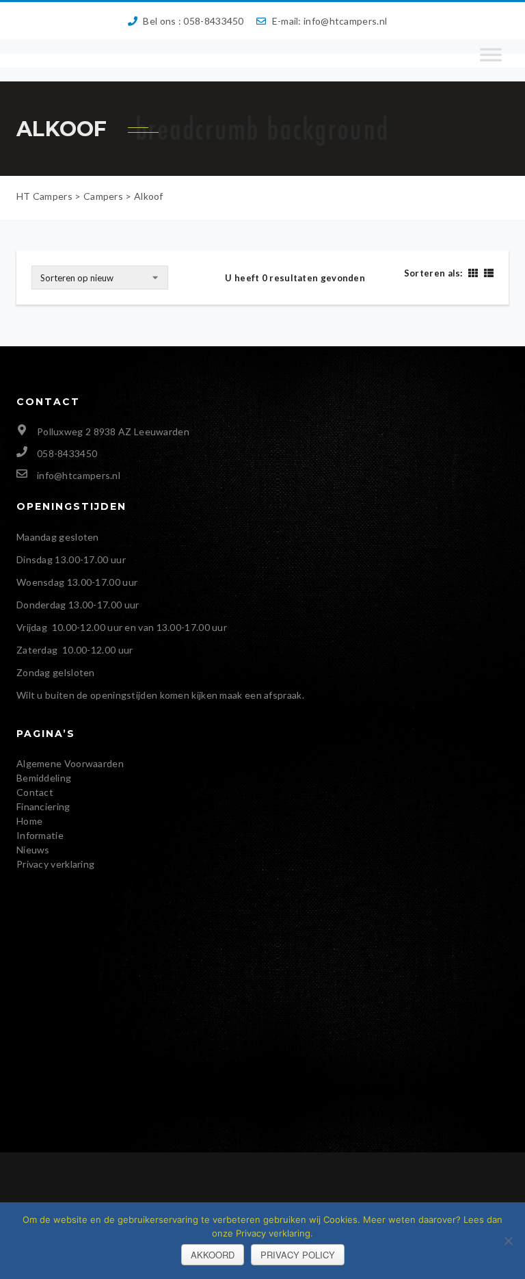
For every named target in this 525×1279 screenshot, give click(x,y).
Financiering (43, 806)
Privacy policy (297, 1254)
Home (29, 821)
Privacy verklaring (55, 864)
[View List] (487, 273)
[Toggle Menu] (491, 61)
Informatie (40, 835)
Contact (34, 792)
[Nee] (508, 1241)
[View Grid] (473, 273)
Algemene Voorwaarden (70, 763)
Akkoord (212, 1254)
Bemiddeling (43, 778)
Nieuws (33, 849)
